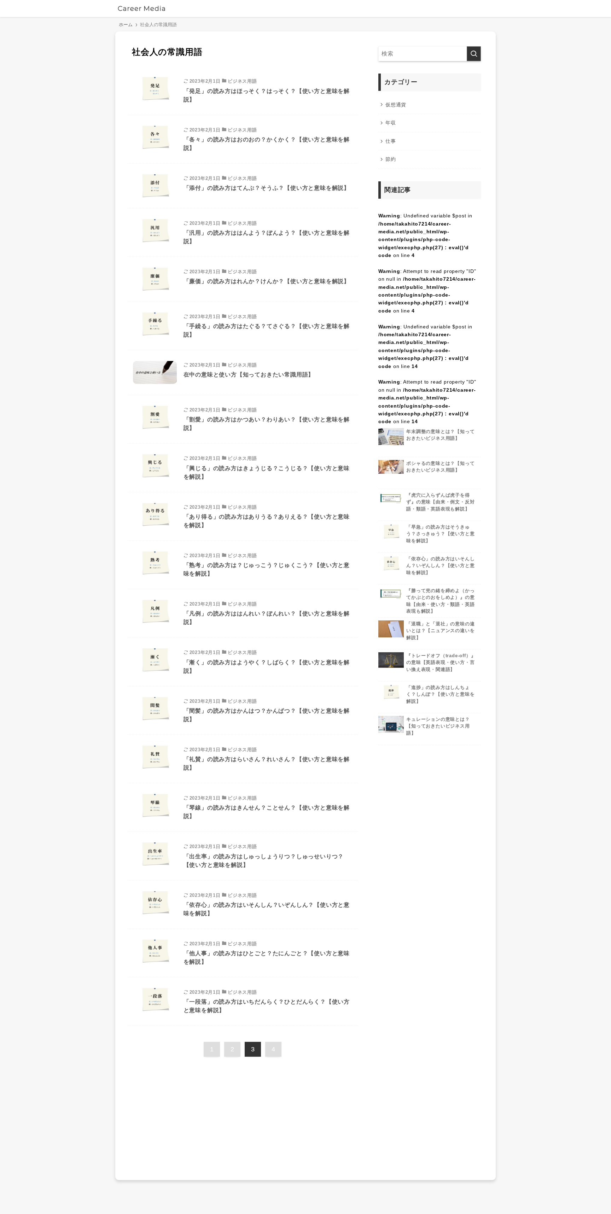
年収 (390, 123)
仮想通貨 (395, 104)
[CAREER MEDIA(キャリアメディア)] (141, 8)
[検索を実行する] (474, 53)
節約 (390, 159)
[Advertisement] (242, 1115)
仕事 (390, 141)
